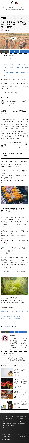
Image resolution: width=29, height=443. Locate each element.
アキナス (9, 58)
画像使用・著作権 (6, 439)
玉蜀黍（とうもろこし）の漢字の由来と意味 (16, 65)
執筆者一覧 (17, 434)
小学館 (16, 439)
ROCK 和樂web (9, 7)
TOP (3, 7)
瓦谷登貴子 (13, 335)
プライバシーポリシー (7, 436)
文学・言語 (7, 326)
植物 (15, 326)
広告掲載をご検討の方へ (7, 434)
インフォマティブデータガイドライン (20, 437)
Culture (17, 7)
